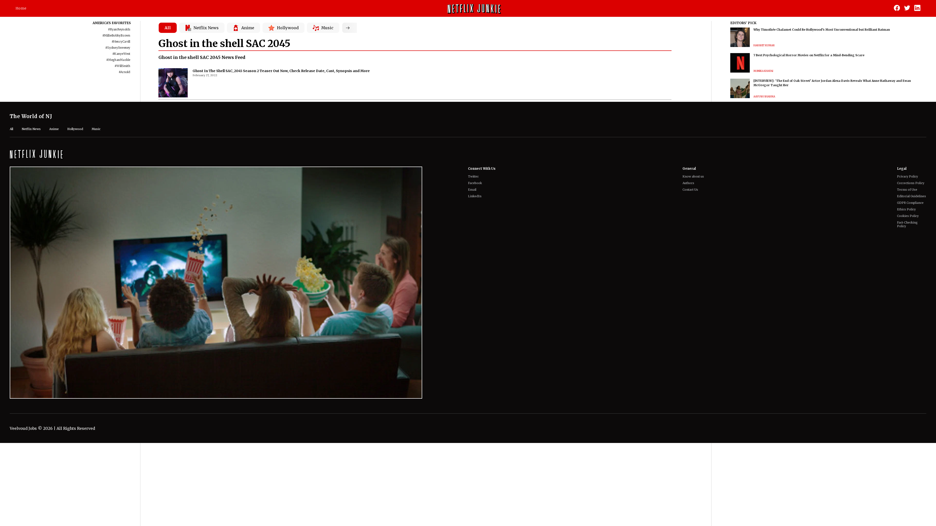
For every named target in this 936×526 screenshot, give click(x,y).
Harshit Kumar (764, 45)
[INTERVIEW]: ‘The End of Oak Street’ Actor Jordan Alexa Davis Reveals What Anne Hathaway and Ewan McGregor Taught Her (832, 83)
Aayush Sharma (764, 96)
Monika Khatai (763, 71)
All (168, 27)
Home (21, 8)
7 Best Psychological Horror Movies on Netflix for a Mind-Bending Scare (808, 55)
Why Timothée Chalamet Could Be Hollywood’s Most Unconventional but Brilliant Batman (821, 29)
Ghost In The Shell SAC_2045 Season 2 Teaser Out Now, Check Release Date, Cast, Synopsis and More (281, 71)
